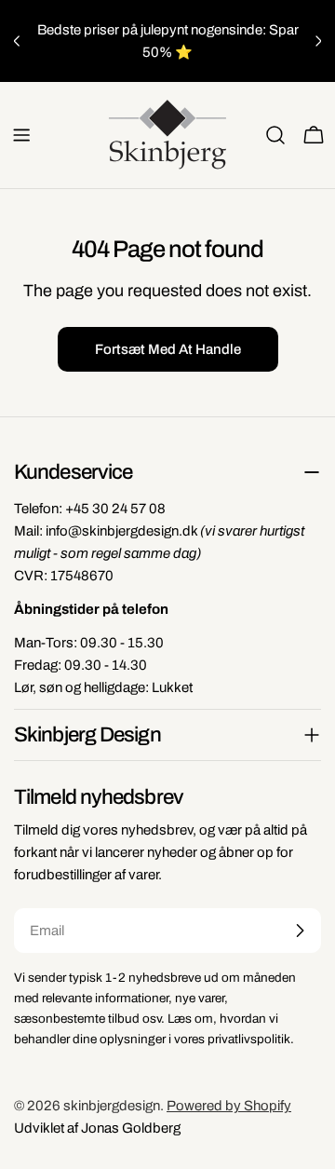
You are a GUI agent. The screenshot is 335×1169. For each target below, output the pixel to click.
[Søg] (275, 135)
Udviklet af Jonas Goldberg (97, 1128)
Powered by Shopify (229, 1105)
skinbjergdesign (111, 1105)
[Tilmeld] (299, 930)
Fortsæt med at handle (168, 349)
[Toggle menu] (21, 135)
